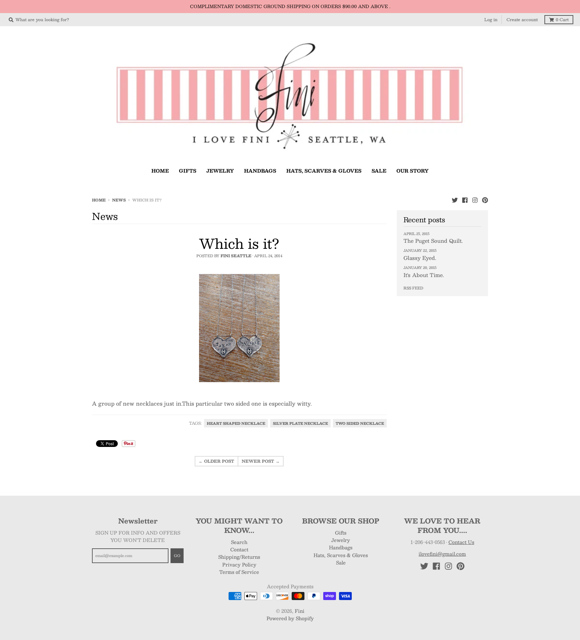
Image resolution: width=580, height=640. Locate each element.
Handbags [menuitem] (260, 171)
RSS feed (413, 288)
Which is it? (239, 243)
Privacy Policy (239, 564)
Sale (341, 562)
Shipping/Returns (239, 557)
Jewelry (340, 540)
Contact (239, 549)
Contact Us (461, 542)
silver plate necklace (300, 423)
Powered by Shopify (290, 618)
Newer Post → (261, 461)
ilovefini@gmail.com (442, 554)
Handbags (340, 547)
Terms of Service (239, 572)
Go (177, 555)
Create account (522, 19)
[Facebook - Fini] (465, 200)
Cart (562, 19)
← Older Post (216, 461)
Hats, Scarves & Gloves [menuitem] (323, 171)
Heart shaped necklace (236, 423)
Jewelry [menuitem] (220, 171)
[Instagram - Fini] (475, 200)
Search (239, 542)
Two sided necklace (360, 423)
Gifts (340, 533)
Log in (490, 19)
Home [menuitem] (160, 171)
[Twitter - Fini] (455, 200)
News (119, 200)
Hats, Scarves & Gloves (340, 555)
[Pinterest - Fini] (485, 200)
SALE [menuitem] (379, 171)
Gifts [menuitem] (187, 171)
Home (99, 200)
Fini (299, 611)
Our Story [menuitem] (412, 171)
